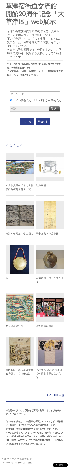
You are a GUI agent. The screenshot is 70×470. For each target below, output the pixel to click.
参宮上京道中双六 (16, 325)
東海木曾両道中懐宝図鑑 (19, 233)
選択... (54, 108)
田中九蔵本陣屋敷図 (47, 233)
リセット (43, 121)
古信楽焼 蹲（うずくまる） (50, 279)
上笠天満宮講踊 (45, 325)
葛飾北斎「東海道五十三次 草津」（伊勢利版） (19, 371)
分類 (13, 108)
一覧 (55, 395)
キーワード (17, 93)
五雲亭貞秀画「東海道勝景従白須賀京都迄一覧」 (19, 187)
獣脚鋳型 (41, 185)
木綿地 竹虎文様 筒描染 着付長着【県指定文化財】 (49, 373)
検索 (28, 121)
